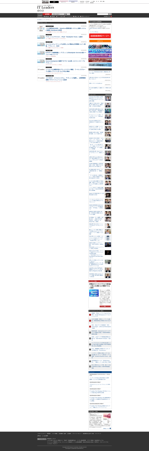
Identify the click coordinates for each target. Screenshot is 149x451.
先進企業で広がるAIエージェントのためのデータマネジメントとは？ (96, 225)
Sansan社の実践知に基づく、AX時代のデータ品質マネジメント (96, 122)
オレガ (56, 73)
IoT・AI (97, 1)
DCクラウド (63, 2)
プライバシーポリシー (77, 433)
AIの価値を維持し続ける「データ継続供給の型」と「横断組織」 (96, 171)
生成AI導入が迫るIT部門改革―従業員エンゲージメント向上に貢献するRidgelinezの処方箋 (96, 269)
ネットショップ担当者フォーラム (54, 442)
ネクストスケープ (49, 64)
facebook (41, 11)
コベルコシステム (53, 81)
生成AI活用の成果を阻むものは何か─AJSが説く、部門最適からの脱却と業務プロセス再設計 (96, 111)
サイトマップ (98, 433)
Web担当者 (82, 1)
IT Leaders (45, 7)
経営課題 (47, 14)
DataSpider (53, 56)
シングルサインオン (50, 73)
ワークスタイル (68, 16)
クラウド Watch (90, 440)
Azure (60, 64)
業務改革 (47, 16)
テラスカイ (54, 32)
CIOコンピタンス (85, 16)
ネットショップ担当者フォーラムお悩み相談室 (72, 442)
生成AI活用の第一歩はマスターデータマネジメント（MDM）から (96, 153)
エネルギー (82, 2)
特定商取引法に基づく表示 (88, 433)
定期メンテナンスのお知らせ (95, 83)
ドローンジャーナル (104, 442)
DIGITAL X (97, 442)
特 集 (65, 14)
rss (43, 11)
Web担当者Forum (72, 440)
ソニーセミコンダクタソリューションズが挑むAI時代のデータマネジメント (96, 201)
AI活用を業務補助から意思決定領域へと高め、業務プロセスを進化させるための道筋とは (96, 165)
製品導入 (73, 2)
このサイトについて (41, 433)
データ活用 (60, 16)
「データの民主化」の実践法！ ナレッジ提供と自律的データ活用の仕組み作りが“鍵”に (96, 177)
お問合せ (39, 435)
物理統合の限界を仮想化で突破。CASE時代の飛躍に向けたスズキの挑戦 (96, 213)
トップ (40, 15)
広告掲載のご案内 (62, 433)
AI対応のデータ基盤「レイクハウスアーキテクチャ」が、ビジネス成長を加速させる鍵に (96, 128)
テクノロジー (56, 14)
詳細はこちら (106, 428)
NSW (62, 47)
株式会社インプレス (51, 438)
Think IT (65, 440)
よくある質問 (45, 435)
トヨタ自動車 (48, 32)
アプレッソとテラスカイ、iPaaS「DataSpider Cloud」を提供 (64, 37)
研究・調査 (102, 1)
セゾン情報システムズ (62, 32)
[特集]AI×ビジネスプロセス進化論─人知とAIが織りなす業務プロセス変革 (100, 286)
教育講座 (92, 2)
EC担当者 (87, 1)
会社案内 (69, 433)
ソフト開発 (92, 1)
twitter (38, 11)
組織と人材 (76, 16)
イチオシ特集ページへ (104, 306)
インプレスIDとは (94, 31)
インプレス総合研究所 (81, 440)
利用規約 (49, 433)
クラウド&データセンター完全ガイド (55, 440)
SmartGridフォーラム (99, 440)
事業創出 (53, 16)
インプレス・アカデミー (52, 443)
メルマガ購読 (54, 433)
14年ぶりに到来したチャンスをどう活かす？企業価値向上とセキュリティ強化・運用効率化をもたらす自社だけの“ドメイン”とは (96, 263)
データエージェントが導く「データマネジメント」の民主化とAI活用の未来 (96, 116)
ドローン (87, 2)
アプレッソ (58, 38)
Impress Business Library (95, 28)
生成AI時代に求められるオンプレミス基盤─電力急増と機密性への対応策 (96, 275)
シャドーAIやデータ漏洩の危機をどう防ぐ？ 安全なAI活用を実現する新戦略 (96, 189)
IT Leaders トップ (41, 19)
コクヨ (47, 81)
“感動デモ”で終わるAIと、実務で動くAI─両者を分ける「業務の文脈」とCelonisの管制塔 (96, 105)
